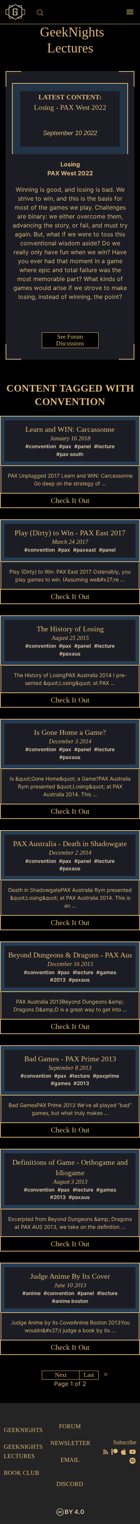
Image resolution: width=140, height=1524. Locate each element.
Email (70, 1460)
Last (89, 1375)
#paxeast (84, 550)
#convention (40, 446)
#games (106, 972)
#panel (82, 446)
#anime (31, 1293)
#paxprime (106, 1076)
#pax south (69, 454)
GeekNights (23, 1430)
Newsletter (70, 1443)
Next (60, 1375)
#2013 (58, 980)
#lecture (104, 446)
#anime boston (70, 1301)
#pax (65, 446)
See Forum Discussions (70, 340)
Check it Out (70, 500)
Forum (70, 1426)
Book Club (21, 1473)
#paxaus (69, 654)
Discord (69, 1484)
